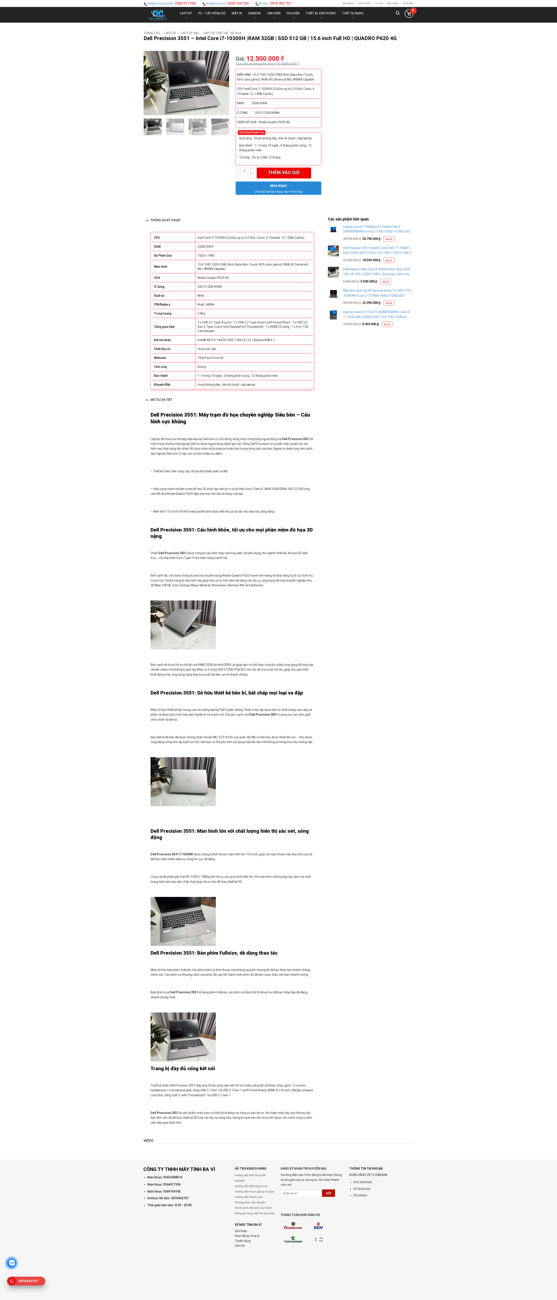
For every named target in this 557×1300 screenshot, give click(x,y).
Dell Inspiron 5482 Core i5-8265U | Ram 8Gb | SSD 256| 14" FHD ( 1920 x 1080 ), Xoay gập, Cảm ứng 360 (376, 274)
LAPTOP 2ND (190, 33)
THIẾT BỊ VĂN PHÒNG (321, 13)
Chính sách (364, 3)
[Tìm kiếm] (398, 15)
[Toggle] (147, 220)
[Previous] (151, 83)
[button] (408, 15)
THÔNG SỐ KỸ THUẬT (166, 220)
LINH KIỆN (274, 13)
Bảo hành (348, 3)
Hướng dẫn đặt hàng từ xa (251, 1186)
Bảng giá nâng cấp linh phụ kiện (255, 1213)
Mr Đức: (275, 3)
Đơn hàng (392, 3)
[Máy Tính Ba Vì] (158, 15)
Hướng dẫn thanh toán (249, 1197)
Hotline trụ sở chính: (171, 3)
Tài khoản (408, 3)
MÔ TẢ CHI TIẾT (161, 400)
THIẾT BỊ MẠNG (353, 13)
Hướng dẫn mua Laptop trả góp (254, 1191)
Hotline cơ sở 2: (227, 3)
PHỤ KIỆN (293, 13)
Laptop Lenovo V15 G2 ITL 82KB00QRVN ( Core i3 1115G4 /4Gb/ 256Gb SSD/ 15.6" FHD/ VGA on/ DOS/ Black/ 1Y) (376, 316)
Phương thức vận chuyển (250, 1202)
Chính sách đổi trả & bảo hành (253, 1207)
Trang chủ (152, 33)
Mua (389, 239)
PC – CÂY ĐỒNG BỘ (212, 13)
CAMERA (254, 13)
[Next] (222, 83)
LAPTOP (186, 13)
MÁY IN (237, 13)
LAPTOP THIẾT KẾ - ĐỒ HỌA (222, 33)
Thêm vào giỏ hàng (284, 174)
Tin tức (379, 3)
